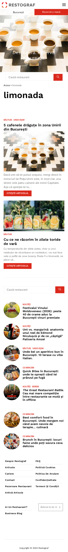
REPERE (35, 387)
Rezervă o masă (51, 12)
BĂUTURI (8, 120)
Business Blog (13, 513)
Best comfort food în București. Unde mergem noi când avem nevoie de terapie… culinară (43, 422)
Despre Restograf (15, 461)
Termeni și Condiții (47, 486)
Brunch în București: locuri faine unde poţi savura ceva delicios (43, 443)
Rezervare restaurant (18, 486)
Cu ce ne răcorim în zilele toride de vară (32, 241)
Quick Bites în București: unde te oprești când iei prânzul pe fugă (41, 374)
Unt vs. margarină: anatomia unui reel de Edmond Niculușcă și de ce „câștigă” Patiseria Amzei (43, 334)
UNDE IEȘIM (18, 120)
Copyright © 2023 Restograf (34, 548)
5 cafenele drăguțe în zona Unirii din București (32, 127)
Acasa (7, 85)
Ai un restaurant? (16, 507)
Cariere (9, 473)
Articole (10, 467)
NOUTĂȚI (27, 304)
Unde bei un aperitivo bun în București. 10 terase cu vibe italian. (43, 355)
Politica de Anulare (47, 473)
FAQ (38, 461)
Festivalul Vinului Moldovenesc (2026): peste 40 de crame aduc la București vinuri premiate (42, 312)
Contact (10, 480)
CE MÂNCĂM (28, 368)
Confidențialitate (46, 480)
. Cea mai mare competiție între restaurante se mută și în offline (43, 395)
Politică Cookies (45, 467)
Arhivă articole (14, 492)
